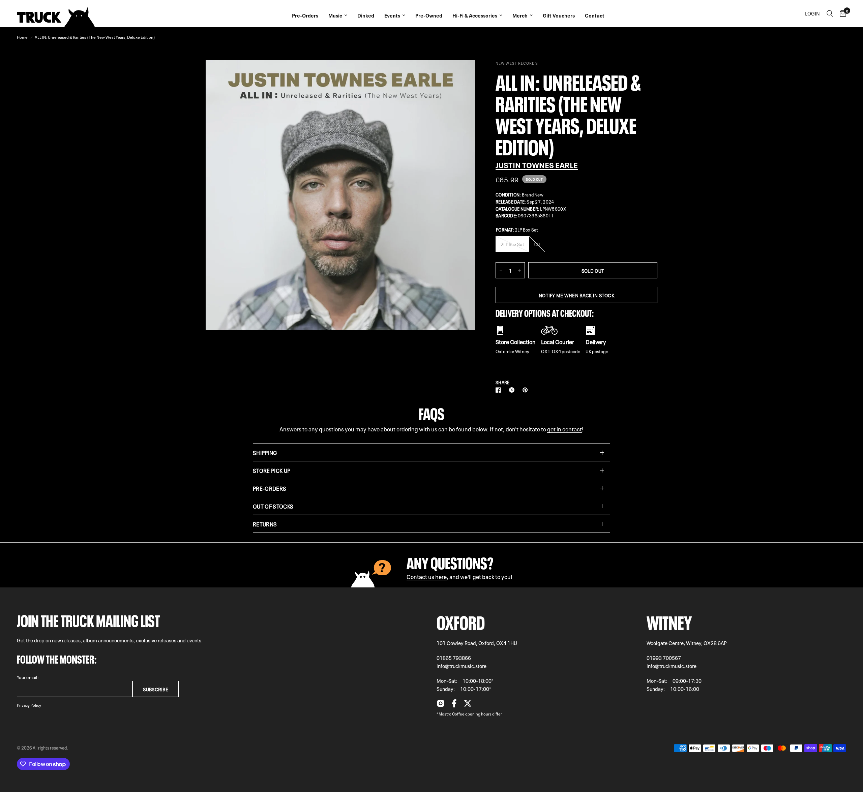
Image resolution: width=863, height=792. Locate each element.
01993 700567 (664, 657)
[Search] (829, 13)
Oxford (461, 621)
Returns (265, 524)
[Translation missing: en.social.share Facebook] (500, 390)
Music (335, 15)
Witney (669, 621)
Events (392, 15)
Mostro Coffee (452, 713)
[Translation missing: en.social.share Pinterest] (527, 390)
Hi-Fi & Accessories (474, 15)
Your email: (28, 677)
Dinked (365, 15)
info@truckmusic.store (461, 665)
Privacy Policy (29, 705)
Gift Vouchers (559, 15)
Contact (594, 15)
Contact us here (427, 576)
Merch (520, 15)
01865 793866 (454, 657)
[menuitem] (305, 13)
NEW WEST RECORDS (517, 63)
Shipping (265, 452)
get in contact (564, 428)
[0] (841, 13)
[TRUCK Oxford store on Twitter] (468, 705)
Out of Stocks (273, 506)
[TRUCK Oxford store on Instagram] (441, 705)
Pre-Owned (428, 15)
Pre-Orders (305, 15)
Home (22, 37)
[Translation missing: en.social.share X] (513, 390)
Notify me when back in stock (576, 295)
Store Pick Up (271, 470)
